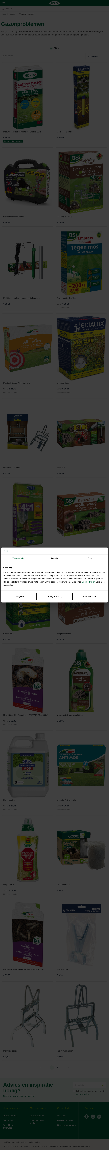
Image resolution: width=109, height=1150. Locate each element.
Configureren (53, 596)
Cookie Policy (88, 582)
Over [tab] (90, 558)
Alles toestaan (89, 596)
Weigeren (20, 596)
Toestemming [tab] (18, 558)
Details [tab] (54, 558)
